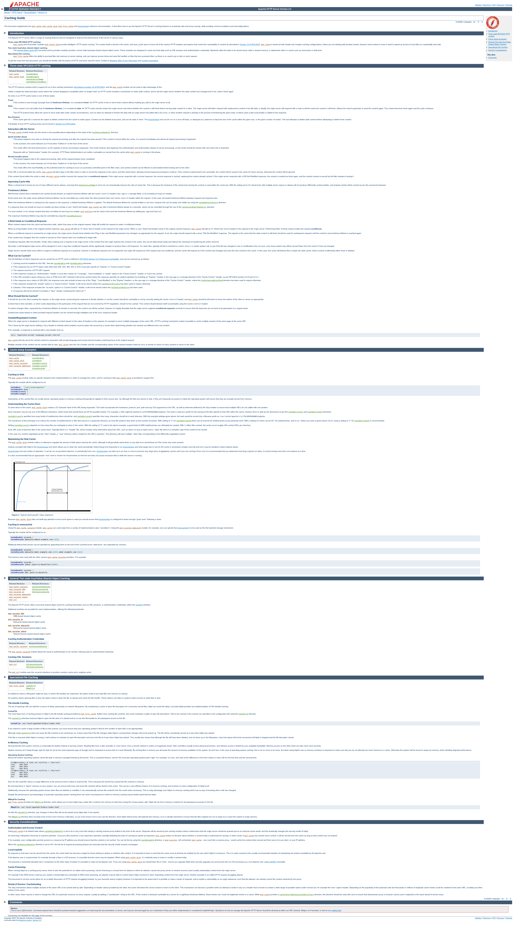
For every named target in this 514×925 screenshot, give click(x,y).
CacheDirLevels (39, 363)
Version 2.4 (42, 13)
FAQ (494, 5)
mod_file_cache (65, 26)
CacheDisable (32, 77)
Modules (478, 5)
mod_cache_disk (49, 26)
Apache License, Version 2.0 (30, 920)
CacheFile (31, 686)
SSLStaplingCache (40, 592)
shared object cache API (27, 50)
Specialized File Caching (497, 47)
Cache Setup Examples (497, 39)
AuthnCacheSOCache (41, 587)
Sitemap (509, 5)
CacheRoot (37, 361)
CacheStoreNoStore (120, 287)
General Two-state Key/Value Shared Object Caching (499, 43)
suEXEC (272, 862)
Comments (492, 58)
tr (482, 22)
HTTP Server (17, 13)
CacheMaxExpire (74, 216)
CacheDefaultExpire (208, 203)
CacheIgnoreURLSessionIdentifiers (297, 895)
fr (478, 22)
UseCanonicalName (34, 79)
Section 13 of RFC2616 (250, 44)
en (474, 22)
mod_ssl (13, 600)
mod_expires (86, 211)
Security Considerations (497, 50)
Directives (487, 5)
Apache (7, 13)
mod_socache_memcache (20, 366)
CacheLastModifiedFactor (194, 207)
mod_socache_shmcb (18, 597)
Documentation (30, 13)
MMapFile (30, 688)
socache (139, 605)
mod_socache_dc (16, 592)
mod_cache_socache (18, 363)
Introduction (492, 31)
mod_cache (36, 26)
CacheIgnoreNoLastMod (212, 280)
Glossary (500, 5)
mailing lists (336, 910)
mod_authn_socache (18, 587)
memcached (182, 528)
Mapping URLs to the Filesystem (123, 61)
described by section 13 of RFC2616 (89, 87)
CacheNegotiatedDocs (36, 82)
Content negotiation (150, 61)
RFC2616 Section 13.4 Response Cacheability (99, 259)
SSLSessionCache (40, 589)
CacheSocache (38, 368)
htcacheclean (83, 26)
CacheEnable (32, 74)
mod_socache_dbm (17, 589)
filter (62, 172)
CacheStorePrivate (111, 284)
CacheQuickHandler (101, 132)
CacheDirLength (39, 366)
